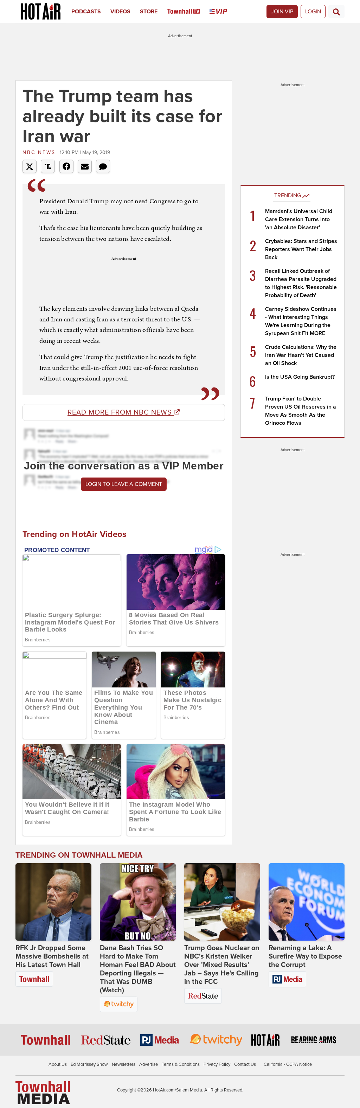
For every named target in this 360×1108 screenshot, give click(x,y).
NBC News (40, 152)
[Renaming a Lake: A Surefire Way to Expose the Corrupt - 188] (307, 902)
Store (149, 11)
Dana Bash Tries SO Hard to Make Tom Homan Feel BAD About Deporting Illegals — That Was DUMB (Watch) (138, 969)
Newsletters (123, 1064)
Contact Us (245, 1064)
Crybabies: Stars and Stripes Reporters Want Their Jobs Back (301, 249)
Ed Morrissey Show (89, 1064)
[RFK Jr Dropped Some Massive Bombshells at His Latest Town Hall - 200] (53, 902)
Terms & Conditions (181, 1064)
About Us (58, 1064)
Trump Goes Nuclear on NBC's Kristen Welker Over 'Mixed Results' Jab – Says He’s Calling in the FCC (221, 965)
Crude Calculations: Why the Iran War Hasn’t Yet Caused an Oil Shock (300, 355)
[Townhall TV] (188, 11)
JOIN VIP (282, 11)
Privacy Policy (217, 1064)
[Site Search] (336, 11)
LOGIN (313, 11)
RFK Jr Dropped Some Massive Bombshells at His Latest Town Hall (52, 956)
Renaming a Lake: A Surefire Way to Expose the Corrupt (305, 956)
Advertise (148, 1064)
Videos (120, 11)
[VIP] (223, 11)
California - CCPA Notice (288, 1064)
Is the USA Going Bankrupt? (300, 376)
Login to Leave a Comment (123, 484)
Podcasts (86, 11)
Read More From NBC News (121, 412)
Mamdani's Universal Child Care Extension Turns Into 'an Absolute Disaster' (298, 219)
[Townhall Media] (42, 1092)
